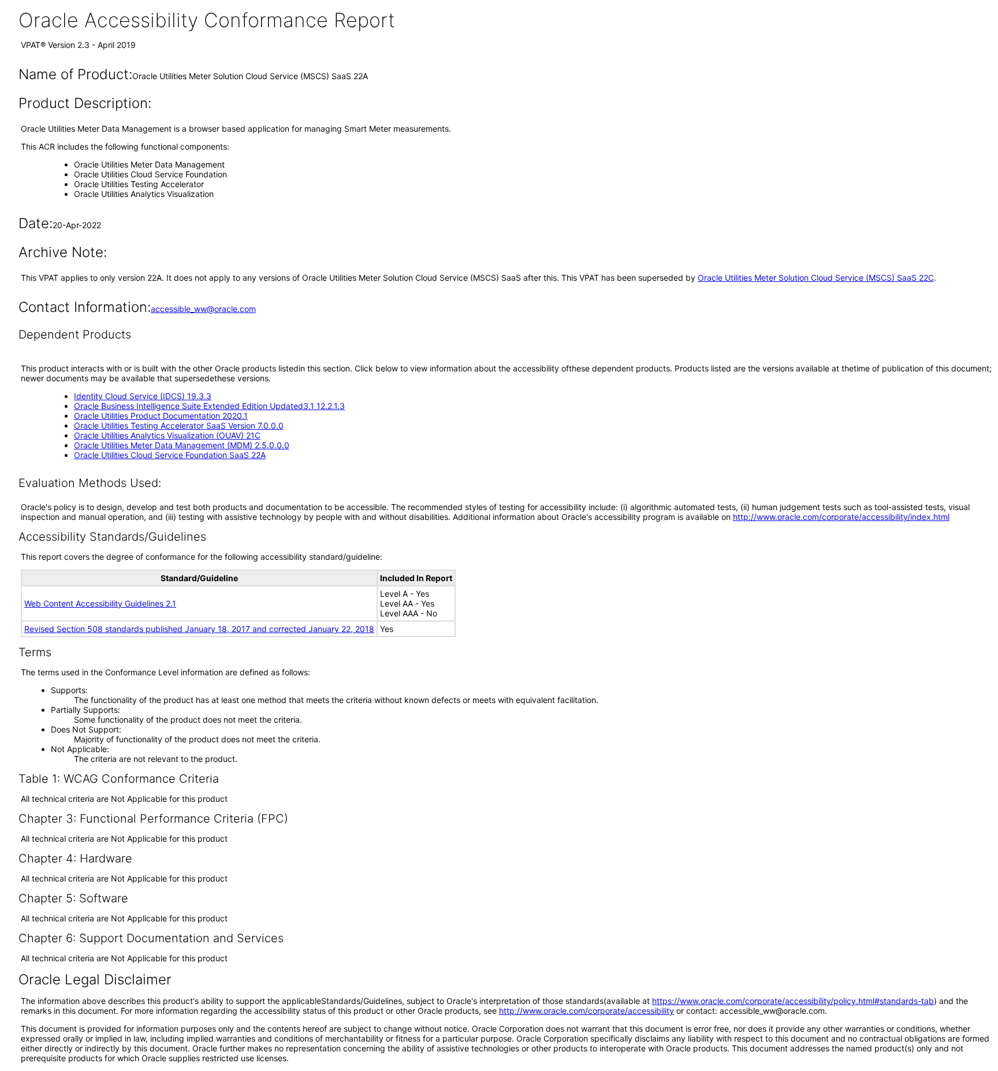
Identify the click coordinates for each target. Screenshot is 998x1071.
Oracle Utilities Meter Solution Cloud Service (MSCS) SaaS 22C (816, 277)
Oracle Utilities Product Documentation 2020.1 (161, 416)
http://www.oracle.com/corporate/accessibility (586, 1011)
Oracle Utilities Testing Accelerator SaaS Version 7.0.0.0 (179, 425)
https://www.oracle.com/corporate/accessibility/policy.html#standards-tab (793, 1001)
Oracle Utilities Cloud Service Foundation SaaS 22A (170, 455)
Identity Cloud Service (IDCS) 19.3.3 (142, 396)
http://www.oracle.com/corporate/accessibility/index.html (841, 517)
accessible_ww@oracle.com (203, 309)
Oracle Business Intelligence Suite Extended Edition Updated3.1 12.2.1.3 (209, 406)
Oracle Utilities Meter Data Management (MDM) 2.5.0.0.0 (181, 445)
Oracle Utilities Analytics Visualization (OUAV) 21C (167, 435)
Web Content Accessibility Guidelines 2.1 (100, 603)
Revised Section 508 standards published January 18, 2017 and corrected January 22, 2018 (199, 629)
